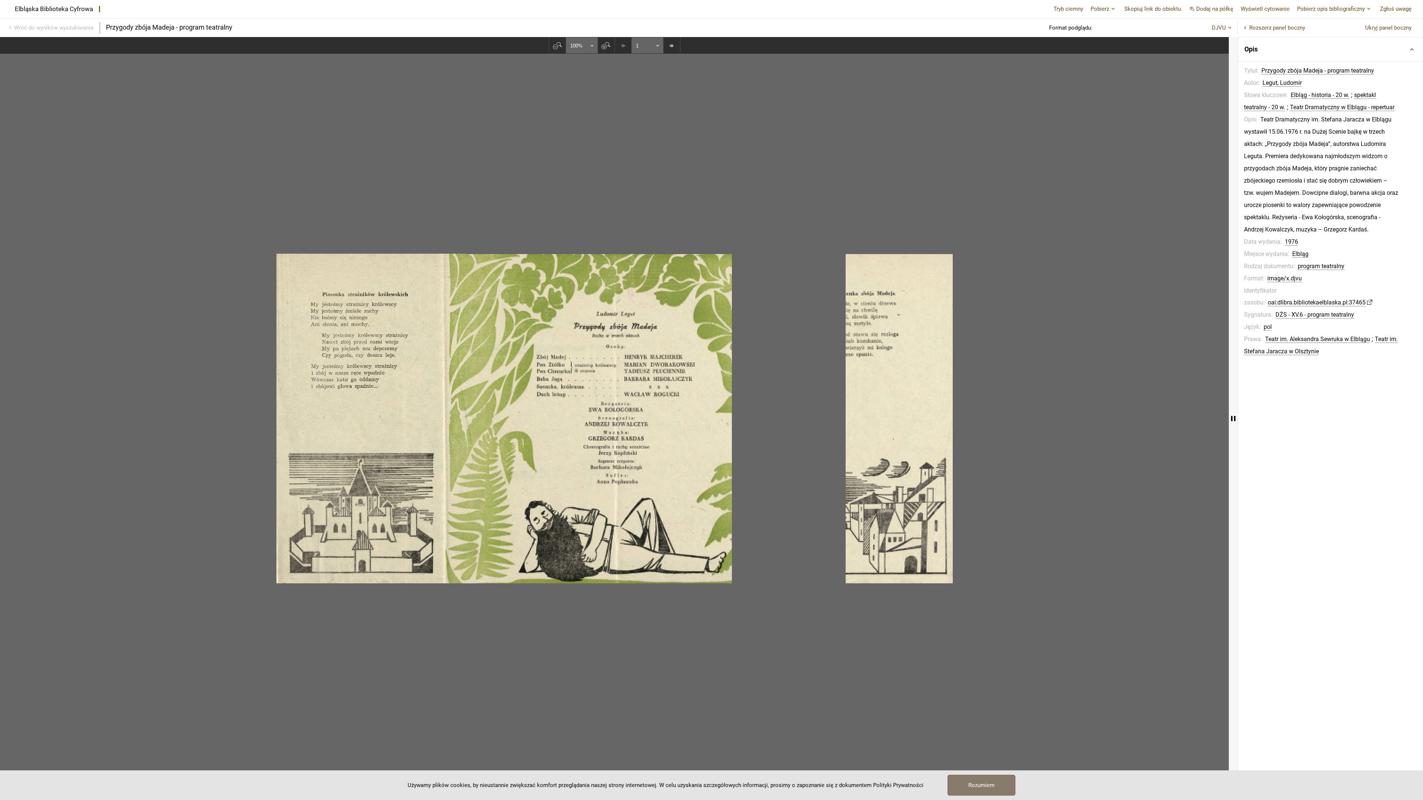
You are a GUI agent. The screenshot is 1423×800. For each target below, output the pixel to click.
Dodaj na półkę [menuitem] (1214, 9)
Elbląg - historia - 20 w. (1320, 95)
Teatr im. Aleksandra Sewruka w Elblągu (1317, 339)
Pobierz (1100, 9)
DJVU (1219, 27)
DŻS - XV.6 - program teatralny (1315, 314)
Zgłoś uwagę (1396, 9)
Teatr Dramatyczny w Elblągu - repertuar (1342, 107)
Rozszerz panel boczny (1277, 27)
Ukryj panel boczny (1388, 27)
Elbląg (1300, 253)
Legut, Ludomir (1282, 82)
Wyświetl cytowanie (1265, 9)
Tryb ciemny (1068, 9)
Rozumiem (981, 785)
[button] (1330, 49)
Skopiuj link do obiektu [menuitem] (1152, 9)
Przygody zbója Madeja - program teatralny (1317, 70)
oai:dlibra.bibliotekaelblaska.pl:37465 (1317, 302)
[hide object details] (1233, 418)
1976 (1291, 241)
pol (1268, 326)
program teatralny (1321, 266)
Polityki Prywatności (898, 785)
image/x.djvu (1284, 278)
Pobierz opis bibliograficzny (1331, 9)
